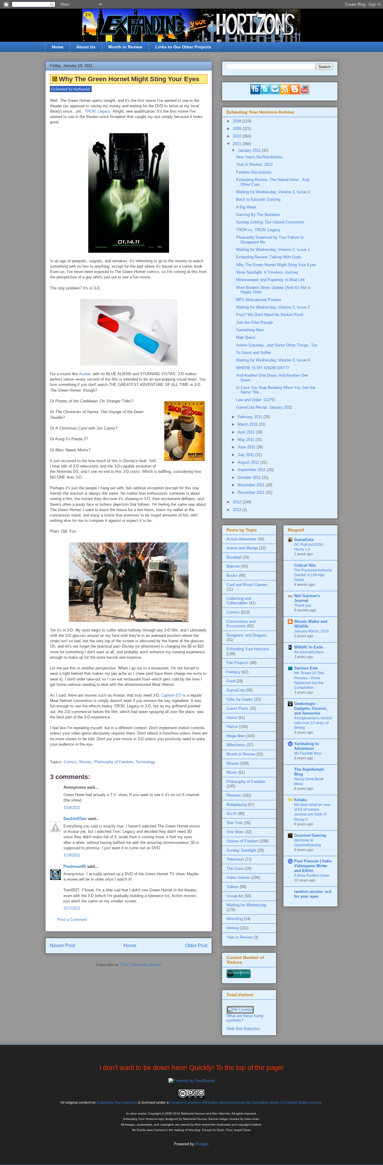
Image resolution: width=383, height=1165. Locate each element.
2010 (237, 136)
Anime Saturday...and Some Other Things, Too (276, 345)
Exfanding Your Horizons (248, 649)
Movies (85, 762)
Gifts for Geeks (240, 699)
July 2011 (246, 455)
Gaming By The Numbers (258, 214)
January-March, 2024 (311, 631)
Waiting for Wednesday (247, 905)
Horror (232, 717)
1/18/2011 (71, 855)
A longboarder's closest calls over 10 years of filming (313, 723)
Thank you (302, 605)
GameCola (236, 690)
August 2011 (249, 462)
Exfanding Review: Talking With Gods (268, 257)
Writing (232, 928)
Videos (232, 887)
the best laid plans (309, 652)
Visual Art (235, 896)
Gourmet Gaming (310, 835)
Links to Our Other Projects (183, 47)
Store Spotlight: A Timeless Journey (267, 272)
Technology (145, 762)
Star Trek (235, 823)
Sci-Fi (232, 813)
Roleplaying (237, 804)
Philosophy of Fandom (113, 762)
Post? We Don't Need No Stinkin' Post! (269, 314)
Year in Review (239, 937)
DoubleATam (75, 818)
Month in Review (125, 47)
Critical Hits (305, 565)
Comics (70, 762)
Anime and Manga (242, 548)
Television (235, 859)
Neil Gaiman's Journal (307, 598)
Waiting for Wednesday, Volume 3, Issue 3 (273, 307)
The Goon (235, 868)
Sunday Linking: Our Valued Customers (270, 222)
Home (57, 47)
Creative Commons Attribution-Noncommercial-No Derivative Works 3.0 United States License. (246, 1102)
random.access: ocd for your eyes (313, 894)
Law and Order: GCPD (255, 400)
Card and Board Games (247, 584)
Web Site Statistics (243, 1028)
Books (232, 575)
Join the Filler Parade (254, 322)
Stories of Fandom (243, 841)
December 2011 (252, 492)
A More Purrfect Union (312, 875)
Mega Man (236, 736)
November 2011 (252, 485)
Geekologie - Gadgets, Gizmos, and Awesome (310, 708)
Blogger (201, 1144)
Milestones (236, 745)
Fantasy (234, 672)
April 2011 (247, 432)
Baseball (234, 557)
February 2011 (250, 417)
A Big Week (246, 207)
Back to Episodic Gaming (258, 199)
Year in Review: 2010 (254, 164)
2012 (237, 502)
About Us (85, 47)
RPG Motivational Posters (258, 300)
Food (231, 681)
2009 (237, 128)
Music (232, 772)
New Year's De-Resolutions (259, 157)
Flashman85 (74, 866)
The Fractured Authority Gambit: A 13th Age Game (313, 575)
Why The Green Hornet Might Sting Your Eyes (276, 265)
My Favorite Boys (308, 753)
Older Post (196, 945)
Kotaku (300, 800)
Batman (233, 566)
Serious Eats (306, 668)
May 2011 (247, 439)
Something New (249, 330)
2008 (237, 121)
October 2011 (250, 477)
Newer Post (62, 945)
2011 (237, 144)
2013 (237, 510)
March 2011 (248, 424)
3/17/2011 (71, 908)
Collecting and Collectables (239, 601)
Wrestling (235, 918)
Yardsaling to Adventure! (306, 746)
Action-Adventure (241, 539)
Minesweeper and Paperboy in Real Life (270, 280)
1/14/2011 (71, 807)
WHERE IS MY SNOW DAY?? (262, 368)
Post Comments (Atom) (140, 964)
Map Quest (245, 337)
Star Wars (235, 832)
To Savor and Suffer (253, 352)
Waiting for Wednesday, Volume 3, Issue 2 (273, 249)
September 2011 (252, 469)
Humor (232, 726)
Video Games (238, 877)
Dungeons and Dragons (247, 635)
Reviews (234, 795)
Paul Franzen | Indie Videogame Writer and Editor (313, 866)
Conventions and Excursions (241, 624)
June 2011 (247, 447)
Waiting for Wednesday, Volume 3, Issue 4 (273, 360)
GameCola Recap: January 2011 (264, 407)
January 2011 (250, 150)
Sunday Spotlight (241, 850)
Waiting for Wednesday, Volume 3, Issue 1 (273, 192)
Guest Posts (237, 708)
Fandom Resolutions (254, 172)
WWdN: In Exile (308, 647)
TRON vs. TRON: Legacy (258, 230)
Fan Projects (238, 662)
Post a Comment (72, 919)
